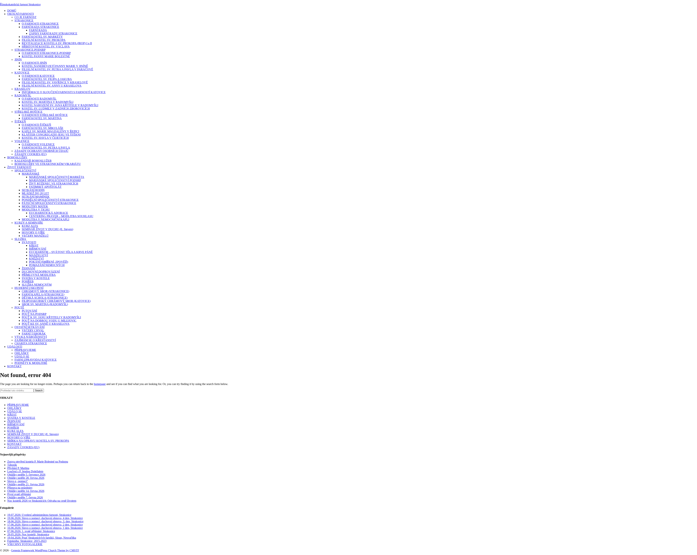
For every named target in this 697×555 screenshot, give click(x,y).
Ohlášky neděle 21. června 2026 (25, 484)
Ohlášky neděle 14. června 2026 (25, 490)
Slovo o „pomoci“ (17, 481)
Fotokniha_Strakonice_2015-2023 (26, 540)
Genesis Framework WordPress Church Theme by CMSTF (45, 550)
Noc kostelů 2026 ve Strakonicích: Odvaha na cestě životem (41, 500)
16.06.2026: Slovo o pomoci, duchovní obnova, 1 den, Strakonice (45, 527)
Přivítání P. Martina (18, 468)
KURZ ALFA (15, 430)
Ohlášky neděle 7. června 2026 (25, 497)
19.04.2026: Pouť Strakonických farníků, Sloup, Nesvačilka (41, 537)
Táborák (12, 464)
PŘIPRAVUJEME (18, 404)
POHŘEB (13, 427)
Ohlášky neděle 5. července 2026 (26, 474)
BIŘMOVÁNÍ (15, 424)
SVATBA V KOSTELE (21, 417)
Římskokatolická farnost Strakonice (20, 4)
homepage (100, 384)
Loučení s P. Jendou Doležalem (25, 471)
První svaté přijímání (19, 494)
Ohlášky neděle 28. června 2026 (25, 477)
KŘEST (12, 414)
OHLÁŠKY (14, 408)
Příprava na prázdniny (19, 487)
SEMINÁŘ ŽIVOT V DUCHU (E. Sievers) (33, 434)
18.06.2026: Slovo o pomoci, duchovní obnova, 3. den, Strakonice (45, 521)
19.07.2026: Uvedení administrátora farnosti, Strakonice (39, 514)
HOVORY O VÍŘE (18, 437)
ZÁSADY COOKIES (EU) (23, 447)
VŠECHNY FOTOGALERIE (24, 544)
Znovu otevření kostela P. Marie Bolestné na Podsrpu (37, 461)
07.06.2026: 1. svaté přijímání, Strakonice (31, 531)
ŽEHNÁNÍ (14, 421)
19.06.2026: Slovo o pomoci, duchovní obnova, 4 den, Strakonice (45, 518)
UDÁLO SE (14, 411)
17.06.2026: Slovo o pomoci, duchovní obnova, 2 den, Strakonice (45, 524)
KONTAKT (14, 444)
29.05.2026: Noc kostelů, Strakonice (28, 534)
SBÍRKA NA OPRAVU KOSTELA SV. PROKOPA (38, 440)
